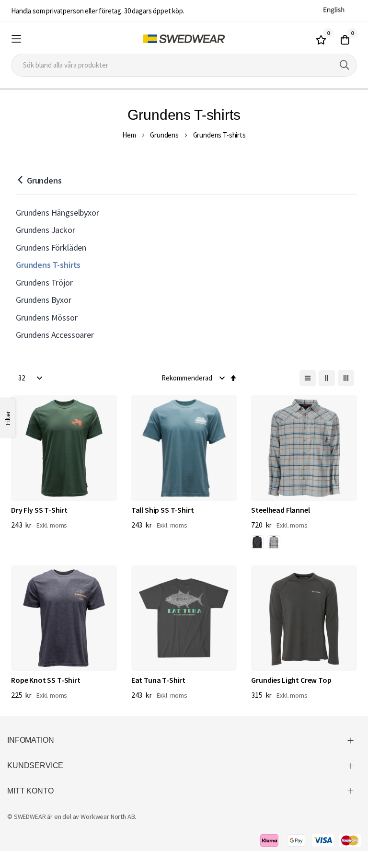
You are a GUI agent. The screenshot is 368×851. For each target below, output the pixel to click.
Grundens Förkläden (51, 247)
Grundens (164, 134)
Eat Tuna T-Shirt (158, 680)
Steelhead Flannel (280, 510)
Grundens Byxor (43, 299)
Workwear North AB (107, 816)
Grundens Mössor (47, 317)
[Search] (344, 65)
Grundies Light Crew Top (291, 680)
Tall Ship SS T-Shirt (162, 510)
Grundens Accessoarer (55, 334)
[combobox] (184, 65)
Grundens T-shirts (48, 264)
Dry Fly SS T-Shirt (39, 510)
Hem (129, 134)
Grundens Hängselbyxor (57, 212)
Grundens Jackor (45, 229)
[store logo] (184, 39)
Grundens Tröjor (44, 282)
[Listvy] (307, 378)
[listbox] (267, 543)
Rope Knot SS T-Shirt (45, 680)
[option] (257, 542)
